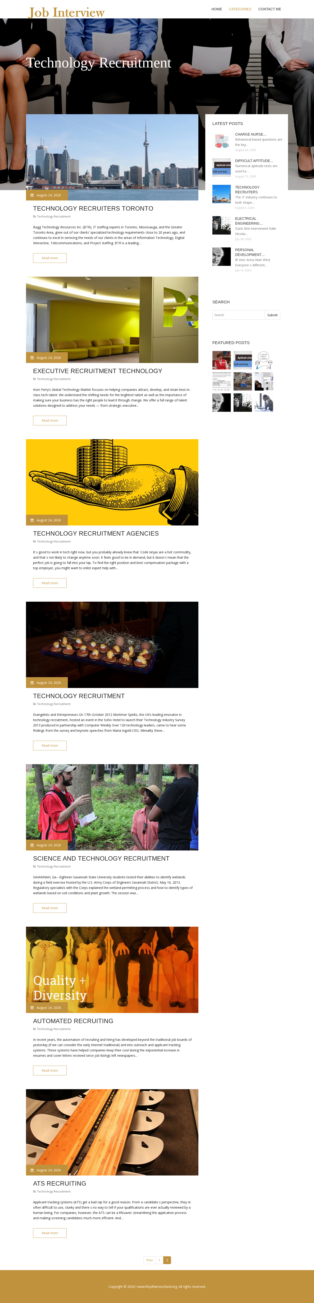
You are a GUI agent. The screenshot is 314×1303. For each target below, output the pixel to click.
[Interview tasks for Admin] (264, 402)
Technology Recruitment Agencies (96, 533)
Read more (50, 258)
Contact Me (269, 9)
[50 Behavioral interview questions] (243, 381)
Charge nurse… (251, 134)
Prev (149, 1260)
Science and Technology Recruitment (101, 858)
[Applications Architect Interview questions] (264, 360)
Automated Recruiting (73, 1021)
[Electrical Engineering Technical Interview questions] (243, 402)
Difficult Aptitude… (254, 161)
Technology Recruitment (54, 216)
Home (216, 9)
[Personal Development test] (221, 402)
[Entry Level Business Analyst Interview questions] (221, 360)
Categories (240, 9)
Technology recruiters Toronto (93, 208)
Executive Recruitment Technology (97, 371)
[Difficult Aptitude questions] (243, 360)
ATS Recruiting (59, 1183)
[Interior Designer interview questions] (264, 381)
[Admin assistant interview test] (221, 381)
